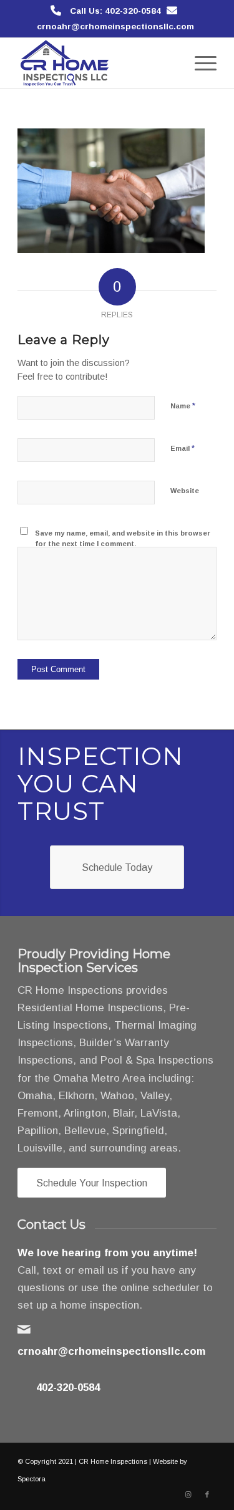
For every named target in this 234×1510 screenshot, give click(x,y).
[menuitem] (199, 63)
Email (182, 448)
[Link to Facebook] (207, 1494)
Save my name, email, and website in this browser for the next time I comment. (122, 538)
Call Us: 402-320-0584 (115, 11)
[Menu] (199, 63)
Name (182, 405)
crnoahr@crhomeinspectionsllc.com (115, 26)
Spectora (31, 1479)
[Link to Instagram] (188, 1494)
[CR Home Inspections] (97, 63)
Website (184, 490)
